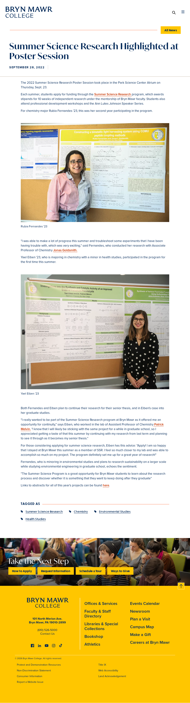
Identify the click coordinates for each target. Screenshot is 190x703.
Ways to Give (120, 571)
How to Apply (22, 571)
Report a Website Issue (30, 682)
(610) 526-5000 (47, 630)
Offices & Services (100, 603)
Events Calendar (145, 603)
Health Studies (36, 519)
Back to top (181, 585)
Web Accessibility (108, 670)
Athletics (92, 644)
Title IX (102, 665)
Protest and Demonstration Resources (39, 665)
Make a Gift (140, 635)
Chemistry (81, 511)
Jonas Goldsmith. (65, 250)
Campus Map (142, 627)
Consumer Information (29, 676)
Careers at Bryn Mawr (150, 642)
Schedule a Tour (90, 571)
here (106, 485)
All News (170, 30)
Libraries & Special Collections (101, 626)
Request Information (55, 571)
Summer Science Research (113, 94)
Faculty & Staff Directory (97, 613)
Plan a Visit (140, 619)
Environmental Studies (115, 511)
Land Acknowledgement (112, 676)
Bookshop (93, 636)
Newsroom (140, 611)
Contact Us (47, 634)
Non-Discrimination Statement (34, 670)
